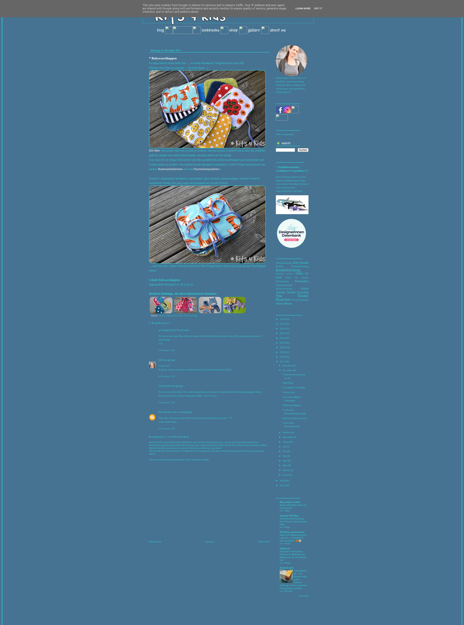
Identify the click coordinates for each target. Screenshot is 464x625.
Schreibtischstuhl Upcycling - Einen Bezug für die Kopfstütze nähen (293, 521)
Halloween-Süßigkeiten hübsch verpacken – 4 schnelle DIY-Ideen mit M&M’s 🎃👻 (293, 538)
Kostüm (279, 273)
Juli (284, 446)
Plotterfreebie (282, 281)
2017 (282, 361)
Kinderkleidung (288, 270)
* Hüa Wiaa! (288, 382)
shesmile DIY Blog (289, 515)
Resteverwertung (188, 315)
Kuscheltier (289, 274)
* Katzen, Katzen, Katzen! (294, 418)
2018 (282, 357)
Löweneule (164, 385)
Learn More (302, 8)
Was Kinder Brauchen (292, 297)
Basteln (304, 262)
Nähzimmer (172, 315)
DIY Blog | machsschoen (292, 532)
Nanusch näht (286, 567)
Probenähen (301, 281)
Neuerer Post (155, 541)
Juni (285, 451)
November (288, 370)
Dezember (287, 365)
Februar (286, 470)
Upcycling (302, 292)
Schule (304, 288)
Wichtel (294, 300)
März (285, 465)
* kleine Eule (288, 392)
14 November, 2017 (166, 350)
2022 (282, 338)
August (286, 441)
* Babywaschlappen (163, 58)
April (285, 460)
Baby (162, 315)
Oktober (287, 432)
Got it (318, 8)
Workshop (303, 300)
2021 (282, 342)
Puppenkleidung (284, 285)
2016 (282, 480)
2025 (282, 323)
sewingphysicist (167, 329)
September (288, 437)
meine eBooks (284, 303)
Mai (285, 456)
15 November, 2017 (166, 376)
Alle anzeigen (303, 596)
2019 (282, 352)
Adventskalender (284, 263)
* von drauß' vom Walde (293, 387)
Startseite (209, 541)
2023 (282, 333)
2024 (282, 328)
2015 (282, 485)
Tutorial (291, 292)
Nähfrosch (285, 548)
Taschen (280, 292)
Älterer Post (264, 541)
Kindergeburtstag (299, 266)
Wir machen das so (169, 411)
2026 (282, 319)
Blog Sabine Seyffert (290, 502)
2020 (282, 347)
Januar (286, 474)
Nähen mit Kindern (296, 278)
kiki (160, 359)
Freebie (279, 266)
